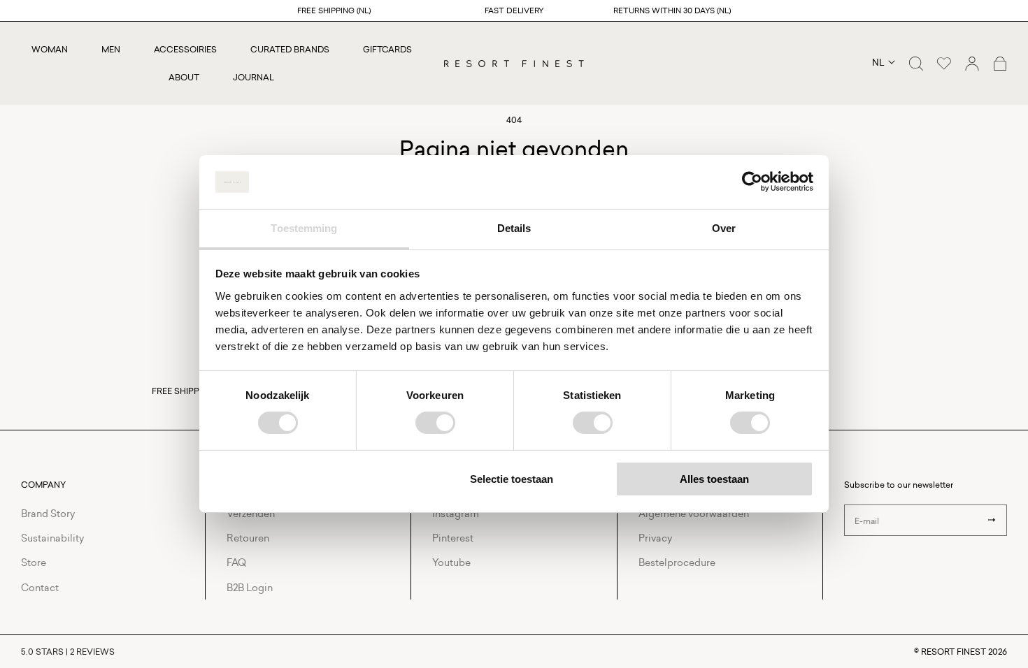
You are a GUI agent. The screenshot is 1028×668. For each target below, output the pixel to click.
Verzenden (251, 513)
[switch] (435, 423)
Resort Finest (953, 652)
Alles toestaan (714, 479)
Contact (40, 587)
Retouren (248, 537)
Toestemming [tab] (304, 228)
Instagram (455, 513)
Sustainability (52, 537)
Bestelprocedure (676, 562)
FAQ (236, 562)
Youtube (451, 562)
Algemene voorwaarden (693, 513)
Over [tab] (724, 228)
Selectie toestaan (511, 479)
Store (33, 562)
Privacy (655, 537)
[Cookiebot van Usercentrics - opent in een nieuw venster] (752, 181)
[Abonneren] (991, 519)
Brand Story (48, 513)
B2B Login (250, 587)
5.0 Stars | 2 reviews (68, 652)
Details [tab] (514, 228)
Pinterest (452, 537)
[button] (916, 64)
